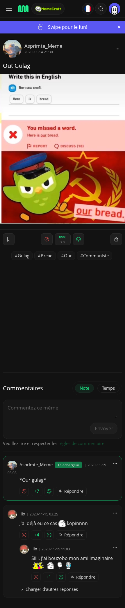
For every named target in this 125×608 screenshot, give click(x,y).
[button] (101, 9)
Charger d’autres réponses (52, 589)
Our (68, 255)
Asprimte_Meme (43, 45)
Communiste (96, 255)
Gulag (23, 255)
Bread (47, 255)
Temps (108, 388)
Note (84, 388)
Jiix (22, 514)
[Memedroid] (22, 8)
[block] (117, 48)
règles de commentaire (81, 443)
